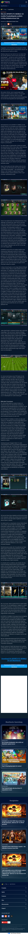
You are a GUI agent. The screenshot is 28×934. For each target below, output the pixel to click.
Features (4, 896)
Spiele (3, 892)
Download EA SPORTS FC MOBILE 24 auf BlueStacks (14, 659)
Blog (5, 9)
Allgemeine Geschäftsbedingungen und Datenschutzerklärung (13, 928)
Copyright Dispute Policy (6, 929)
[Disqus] (14, 694)
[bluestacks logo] (5, 2)
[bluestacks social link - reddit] (6, 916)
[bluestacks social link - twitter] (12, 916)
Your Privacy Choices (15, 933)
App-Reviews (11, 9)
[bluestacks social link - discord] (3, 916)
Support (4, 908)
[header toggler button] (26, 2)
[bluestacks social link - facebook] (9, 916)
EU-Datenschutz (14, 929)
